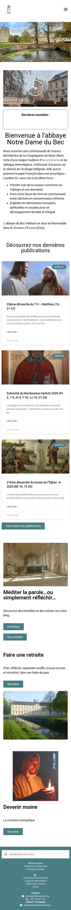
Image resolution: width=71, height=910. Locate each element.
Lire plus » (12, 332)
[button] (65, 9)
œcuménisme (51, 160)
